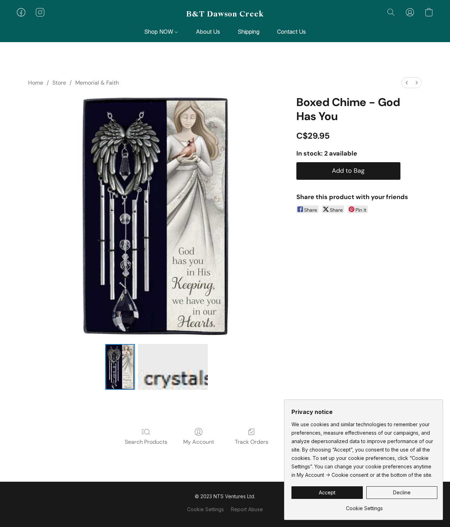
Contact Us (291, 31)
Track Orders (251, 442)
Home (35, 82)
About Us (208, 31)
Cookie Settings (205, 509)
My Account (198, 442)
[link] (364, 506)
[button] (225, 14)
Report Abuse (247, 509)
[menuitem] (407, 83)
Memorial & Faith (97, 82)
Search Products (146, 442)
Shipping (248, 31)
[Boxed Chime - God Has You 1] (173, 367)
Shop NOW (159, 31)
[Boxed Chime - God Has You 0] (120, 367)
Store (59, 82)
